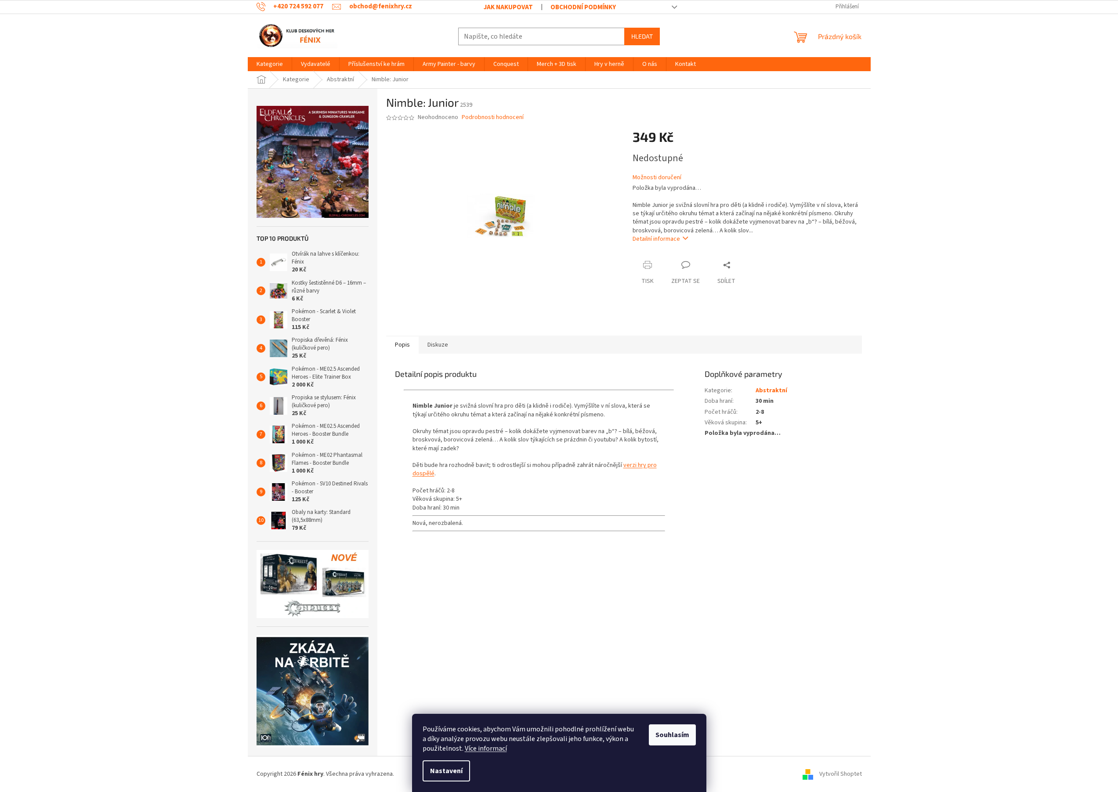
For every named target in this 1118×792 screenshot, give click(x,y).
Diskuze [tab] (437, 344)
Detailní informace (656, 239)
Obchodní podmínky (583, 7)
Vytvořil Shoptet (840, 774)
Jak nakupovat (508, 7)
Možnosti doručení (657, 178)
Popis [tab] (402, 344)
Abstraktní (771, 390)
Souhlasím (672, 735)
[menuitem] (270, 64)
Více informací (486, 748)
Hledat (642, 36)
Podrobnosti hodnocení (493, 117)
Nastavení (446, 771)
